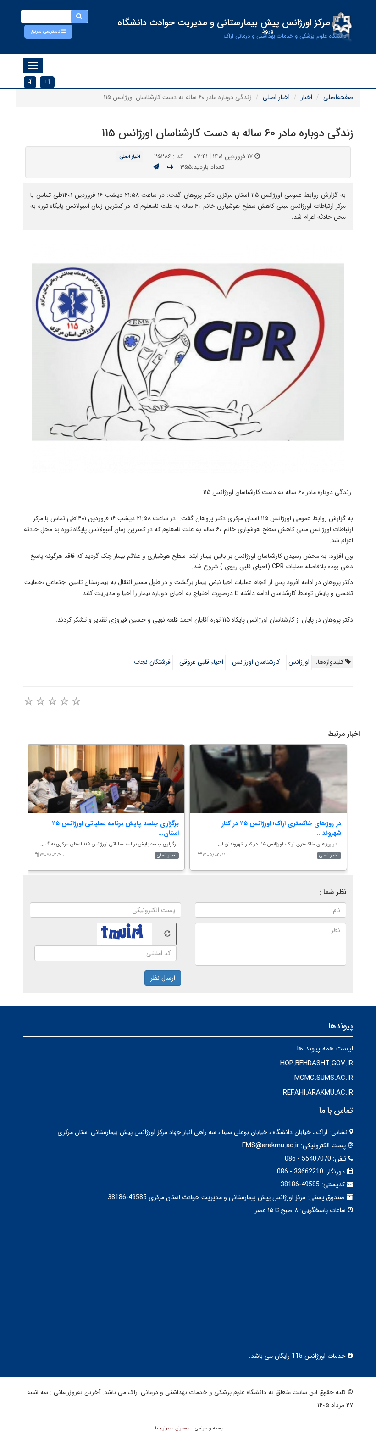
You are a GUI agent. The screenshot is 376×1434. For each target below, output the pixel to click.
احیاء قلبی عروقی (201, 662)
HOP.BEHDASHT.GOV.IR (316, 1063)
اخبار (306, 97)
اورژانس (299, 662)
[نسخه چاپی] (170, 167)
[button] (48, 32)
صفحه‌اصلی (338, 97)
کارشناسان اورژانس (256, 662)
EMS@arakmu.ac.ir (270, 1145)
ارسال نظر (162, 978)
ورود (268, 31)
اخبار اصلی (276, 97)
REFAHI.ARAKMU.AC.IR (318, 1092)
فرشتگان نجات (152, 662)
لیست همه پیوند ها (325, 1048)
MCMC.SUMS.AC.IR (323, 1078)
